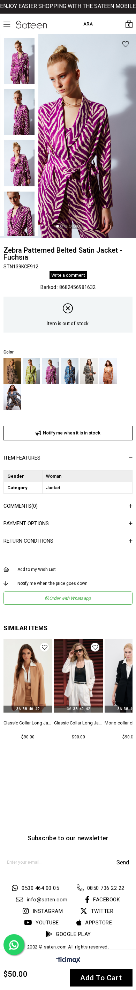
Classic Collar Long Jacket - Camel (27, 722)
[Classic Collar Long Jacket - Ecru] (78, 676)
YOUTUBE (47, 923)
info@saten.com (47, 899)
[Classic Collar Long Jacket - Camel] (27, 676)
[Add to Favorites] (125, 45)
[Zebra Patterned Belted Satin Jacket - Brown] (12, 371)
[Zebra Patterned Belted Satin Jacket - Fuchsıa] (50, 371)
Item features (21, 458)
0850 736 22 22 (105, 888)
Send (122, 862)
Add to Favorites (44, 647)
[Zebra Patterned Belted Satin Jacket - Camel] (108, 371)
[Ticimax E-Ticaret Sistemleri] (68, 961)
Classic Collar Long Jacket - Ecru (78, 722)
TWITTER (102, 911)
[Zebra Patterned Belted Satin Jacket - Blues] (69, 371)
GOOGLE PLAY (73, 934)
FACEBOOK (106, 899)
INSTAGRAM (48, 911)
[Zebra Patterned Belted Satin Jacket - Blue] (12, 397)
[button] (57, 226)
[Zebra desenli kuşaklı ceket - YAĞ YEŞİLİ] (31, 371)
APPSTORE (98, 923)
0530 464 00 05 (40, 888)
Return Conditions (28, 541)
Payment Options (26, 523)
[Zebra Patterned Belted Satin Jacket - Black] (89, 371)
